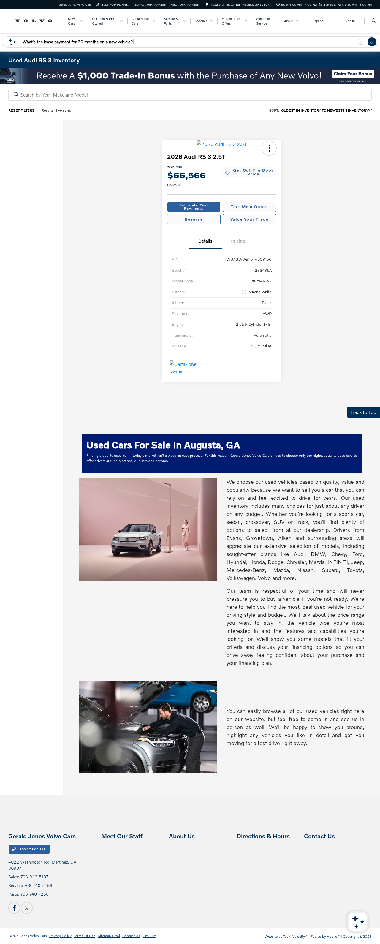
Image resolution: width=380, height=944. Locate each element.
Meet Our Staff (121, 835)
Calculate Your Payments (193, 206)
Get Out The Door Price (253, 172)
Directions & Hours (263, 835)
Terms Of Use (84, 936)
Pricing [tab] (238, 240)
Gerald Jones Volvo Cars (27, 936)
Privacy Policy (60, 936)
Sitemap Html (109, 936)
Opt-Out (149, 936)
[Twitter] (27, 908)
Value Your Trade (249, 219)
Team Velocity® (295, 936)
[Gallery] (190, 76)
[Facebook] (14, 908)
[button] (269, 148)
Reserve (194, 219)
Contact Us (32, 849)
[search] (374, 20)
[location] (207, 4)
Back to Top (363, 412)
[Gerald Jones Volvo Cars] (35, 20)
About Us (182, 835)
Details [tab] (205, 240)
